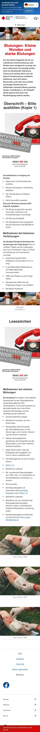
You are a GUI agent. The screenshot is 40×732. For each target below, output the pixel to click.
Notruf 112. (10, 465)
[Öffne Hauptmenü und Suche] (36, 18)
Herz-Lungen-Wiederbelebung (18, 518)
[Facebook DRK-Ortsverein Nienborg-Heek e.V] (6, 685)
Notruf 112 (23, 493)
